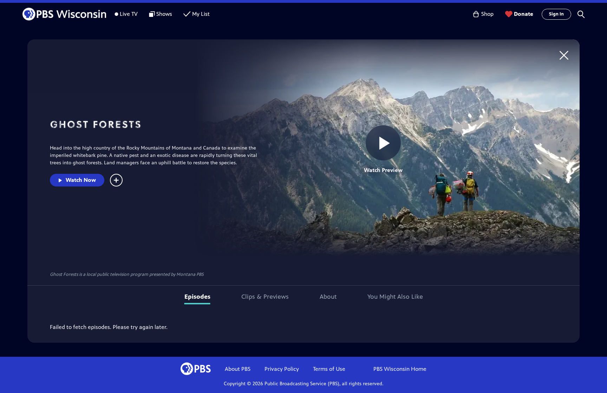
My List (201, 14)
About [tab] (328, 296)
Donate (523, 14)
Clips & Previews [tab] (265, 296)
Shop (487, 14)
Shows (164, 14)
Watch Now (81, 180)
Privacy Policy (282, 369)
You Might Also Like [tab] (395, 296)
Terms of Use (329, 369)
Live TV (129, 14)
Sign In (556, 14)
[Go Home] (564, 55)
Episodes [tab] (197, 296)
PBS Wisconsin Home (399, 369)
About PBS (237, 369)
